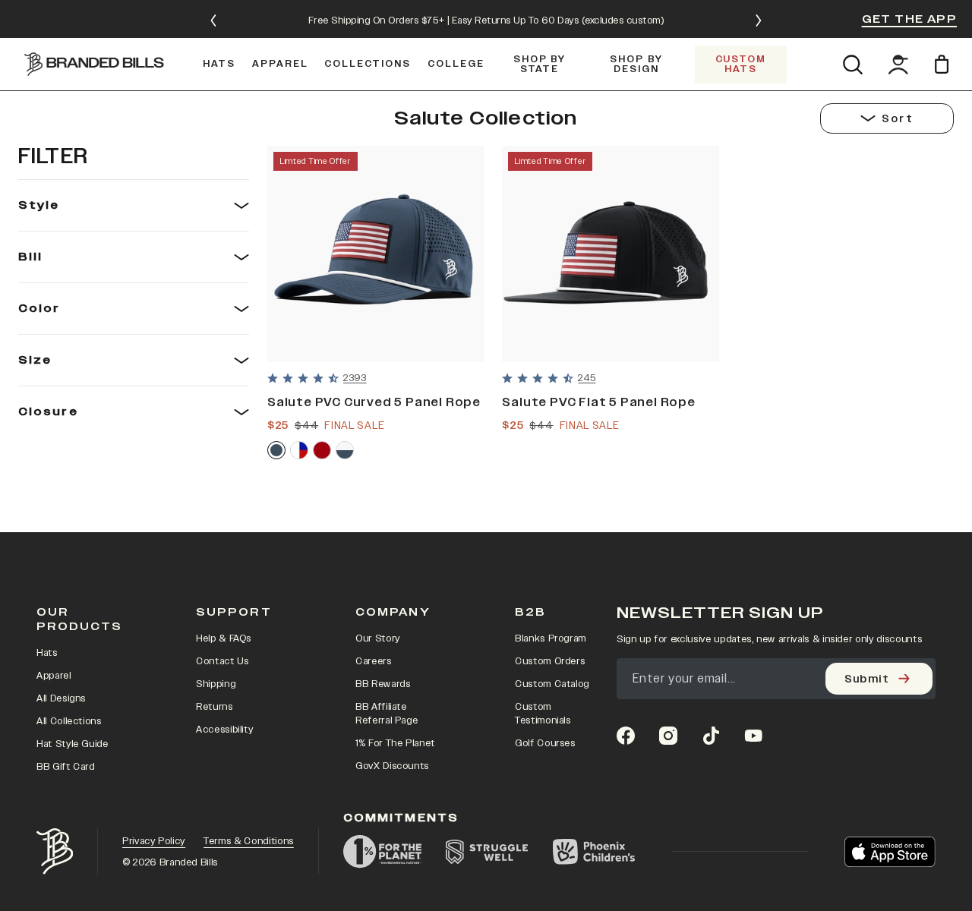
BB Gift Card (65, 767)
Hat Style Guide (72, 744)
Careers (373, 661)
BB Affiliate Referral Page (386, 713)
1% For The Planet (395, 743)
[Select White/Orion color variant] (345, 450)
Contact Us (222, 661)
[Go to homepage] (94, 63)
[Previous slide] (213, 20)
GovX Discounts (392, 766)
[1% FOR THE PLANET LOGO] (382, 851)
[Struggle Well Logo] (487, 851)
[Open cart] (944, 64)
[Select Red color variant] (322, 450)
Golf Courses (545, 743)
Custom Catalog (552, 684)
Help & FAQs (223, 638)
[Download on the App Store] (890, 852)
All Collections (69, 721)
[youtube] (753, 736)
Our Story (377, 638)
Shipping (215, 684)
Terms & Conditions (249, 841)
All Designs (61, 698)
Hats (47, 653)
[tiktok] (711, 736)
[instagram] (668, 736)
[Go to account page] (898, 64)
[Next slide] (759, 20)
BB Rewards (383, 684)
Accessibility (224, 729)
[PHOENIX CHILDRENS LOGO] (594, 851)
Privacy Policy (153, 841)
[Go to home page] (54, 851)
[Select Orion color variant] (276, 450)
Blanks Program (550, 638)
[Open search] (852, 64)
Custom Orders (550, 661)
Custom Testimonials (543, 713)
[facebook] (626, 736)
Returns (214, 707)
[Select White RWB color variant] (299, 450)
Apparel (53, 675)
